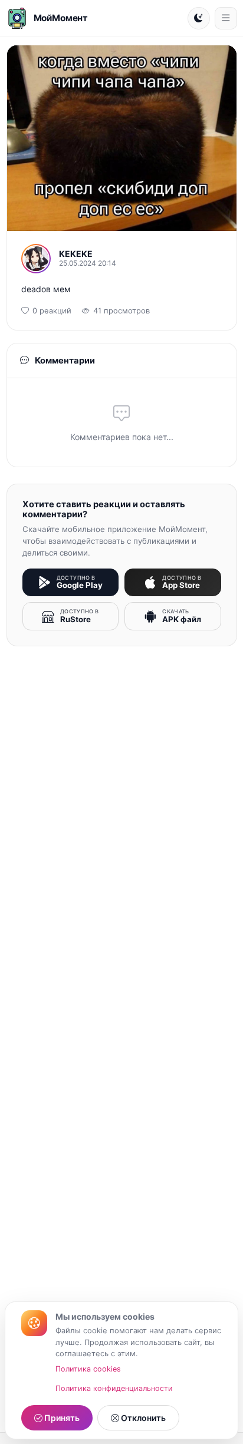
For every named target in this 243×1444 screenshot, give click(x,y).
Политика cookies (88, 1368)
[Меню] (226, 18)
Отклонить (142, 1418)
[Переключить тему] (199, 18)
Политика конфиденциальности (114, 1388)
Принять (61, 1418)
